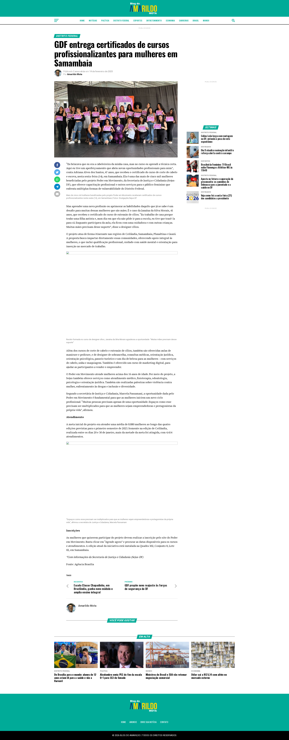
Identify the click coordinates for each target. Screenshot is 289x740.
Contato (164, 722)
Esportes (137, 20)
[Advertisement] (210, 102)
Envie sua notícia (148, 722)
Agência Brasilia (84, 564)
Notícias (93, 20)
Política (105, 20)
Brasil (196, 20)
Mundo (206, 20)
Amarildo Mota (74, 74)
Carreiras (183, 20)
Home (82, 20)
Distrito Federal (121, 20)
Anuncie (133, 722)
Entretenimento (154, 20)
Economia (170, 20)
